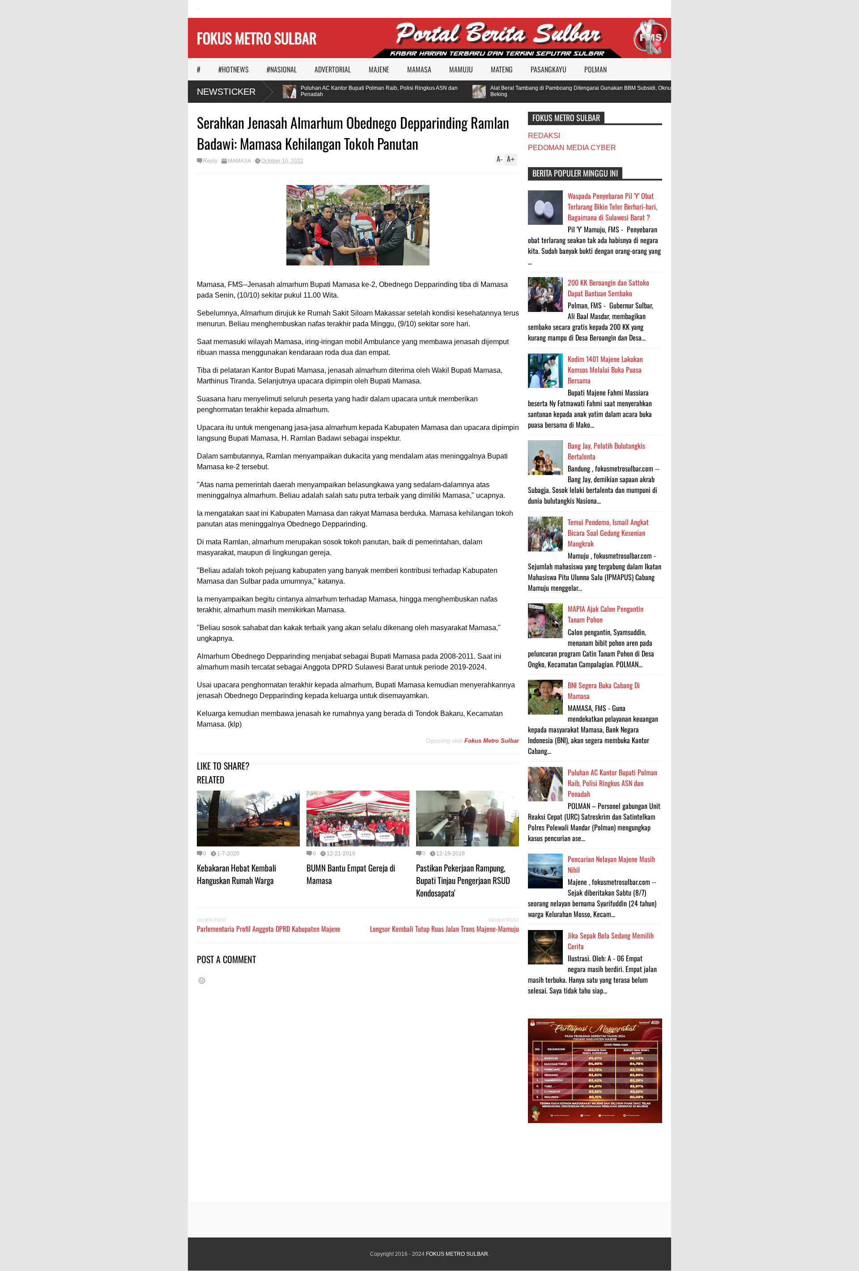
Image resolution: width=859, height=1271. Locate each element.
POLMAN (595, 69)
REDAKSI (544, 135)
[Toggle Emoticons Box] (202, 980)
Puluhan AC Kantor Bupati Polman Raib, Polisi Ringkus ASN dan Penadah (363, 91)
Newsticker (226, 92)
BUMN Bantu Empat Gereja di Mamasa (350, 873)
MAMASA (419, 69)
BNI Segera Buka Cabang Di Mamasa (604, 690)
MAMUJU (461, 69)
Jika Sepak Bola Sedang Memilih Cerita (611, 940)
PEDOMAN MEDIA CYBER (572, 148)
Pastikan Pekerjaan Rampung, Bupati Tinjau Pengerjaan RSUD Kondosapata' (463, 880)
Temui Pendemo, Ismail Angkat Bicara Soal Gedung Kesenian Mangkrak (608, 533)
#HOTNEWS (233, 69)
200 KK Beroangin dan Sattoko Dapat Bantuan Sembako (608, 288)
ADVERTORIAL (333, 69)
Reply (210, 161)
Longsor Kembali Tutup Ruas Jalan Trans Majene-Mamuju (444, 928)
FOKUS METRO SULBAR (257, 37)
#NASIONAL (282, 69)
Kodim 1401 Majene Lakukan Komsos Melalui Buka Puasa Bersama (605, 370)
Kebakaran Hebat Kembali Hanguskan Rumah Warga (236, 873)
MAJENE (379, 69)
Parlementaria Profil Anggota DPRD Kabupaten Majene (268, 928)
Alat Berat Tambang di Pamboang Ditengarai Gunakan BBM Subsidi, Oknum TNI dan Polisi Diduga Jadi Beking (600, 91)
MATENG (502, 69)
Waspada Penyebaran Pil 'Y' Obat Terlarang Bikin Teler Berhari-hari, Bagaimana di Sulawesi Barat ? (612, 206)
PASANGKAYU (548, 69)
